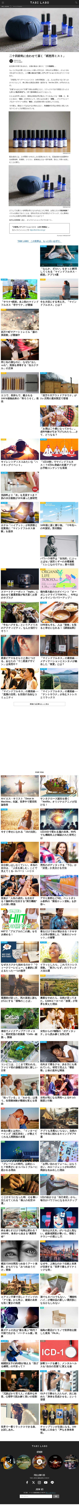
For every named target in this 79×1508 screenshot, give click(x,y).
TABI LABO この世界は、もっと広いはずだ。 (40, 241)
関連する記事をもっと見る (39, 704)
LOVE (42, 842)
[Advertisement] (39, 741)
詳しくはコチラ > (51, 1492)
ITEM (42, 1307)
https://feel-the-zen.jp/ (37, 230)
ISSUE (42, 876)
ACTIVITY (43, 279)
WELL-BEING (43, 246)
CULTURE (3, 602)
